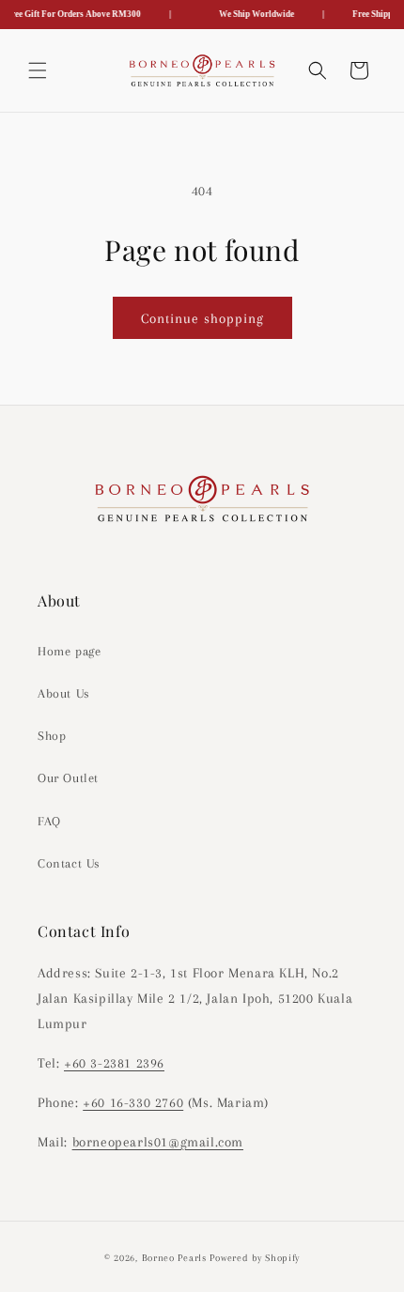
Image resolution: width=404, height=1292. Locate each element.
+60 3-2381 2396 (114, 1062)
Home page (69, 651)
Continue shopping (202, 318)
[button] (37, 70)
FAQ (49, 821)
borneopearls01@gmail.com (157, 1141)
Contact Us (69, 863)
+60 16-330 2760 (133, 1102)
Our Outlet (68, 778)
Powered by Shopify (255, 1258)
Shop (52, 736)
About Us (64, 693)
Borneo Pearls (174, 1258)
